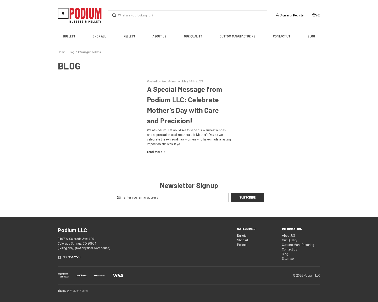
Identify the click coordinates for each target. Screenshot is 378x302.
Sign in (284, 15)
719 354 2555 (71, 257)
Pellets (129, 36)
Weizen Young (79, 290)
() (318, 15)
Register (299, 15)
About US (159, 36)
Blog (311, 36)
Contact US (281, 36)
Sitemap (288, 258)
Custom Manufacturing (237, 36)
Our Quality (193, 36)
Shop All (99, 36)
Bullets (69, 36)
